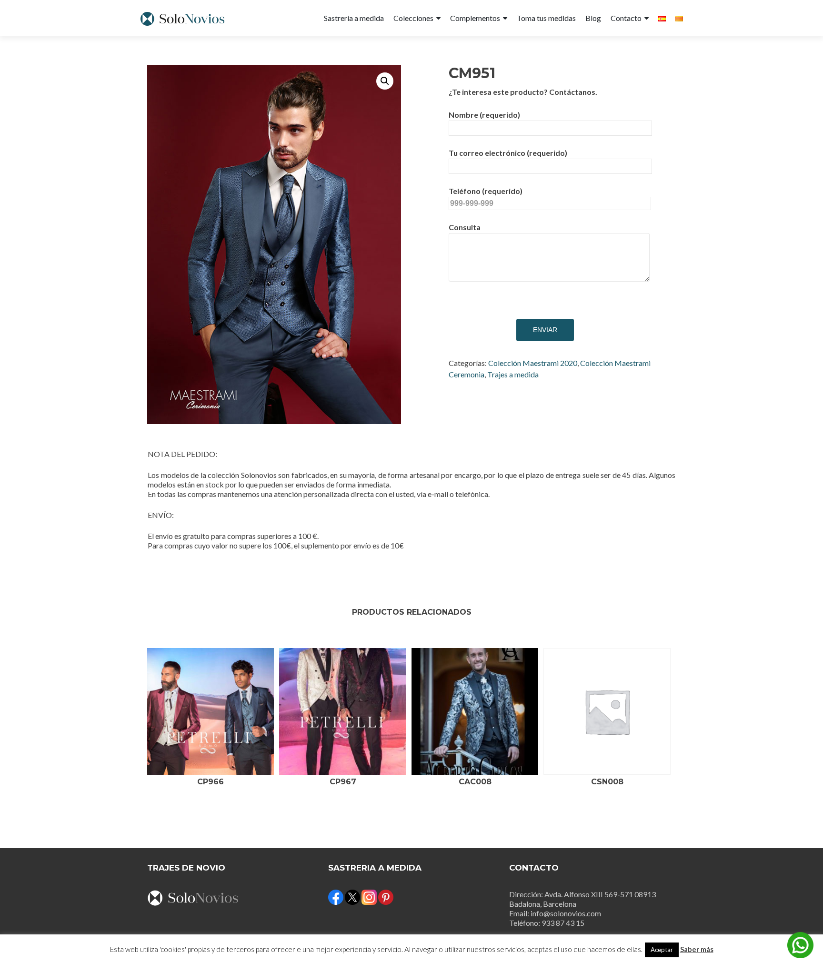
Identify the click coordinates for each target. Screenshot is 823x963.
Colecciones (413, 17)
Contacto (626, 17)
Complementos (475, 17)
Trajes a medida (513, 374)
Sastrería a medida (354, 17)
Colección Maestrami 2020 (532, 362)
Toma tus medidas (546, 17)
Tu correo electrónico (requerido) (508, 152)
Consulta (465, 227)
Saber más (696, 949)
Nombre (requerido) (484, 114)
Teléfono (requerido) (485, 190)
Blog (593, 17)
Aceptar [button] (662, 949)
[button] (384, 81)
